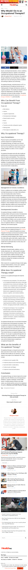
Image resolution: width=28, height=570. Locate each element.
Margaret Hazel (8, 16)
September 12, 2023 (18, 16)
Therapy (5, 8)
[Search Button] (25, 537)
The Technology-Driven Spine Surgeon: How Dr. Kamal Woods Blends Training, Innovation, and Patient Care (13, 507)
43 (16, 476)
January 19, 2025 (11, 493)
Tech (5, 552)
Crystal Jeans (5, 455)
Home (2, 8)
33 (16, 493)
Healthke (16, 552)
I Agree (20, 568)
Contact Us (14, 559)
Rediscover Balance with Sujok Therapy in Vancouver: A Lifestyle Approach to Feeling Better (16, 467)
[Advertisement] (14, 32)
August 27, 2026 (6, 510)
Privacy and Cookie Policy (10, 568)
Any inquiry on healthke (6, 559)
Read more (4, 462)
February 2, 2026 (11, 476)
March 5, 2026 (11, 455)
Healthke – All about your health (11, 557)
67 (15, 470)
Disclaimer (20, 559)
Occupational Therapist (9, 388)
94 (10, 510)
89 (16, 455)
